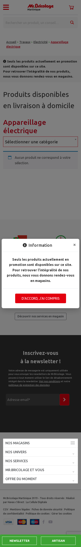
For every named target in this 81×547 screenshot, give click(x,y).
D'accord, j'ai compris (41, 298)
